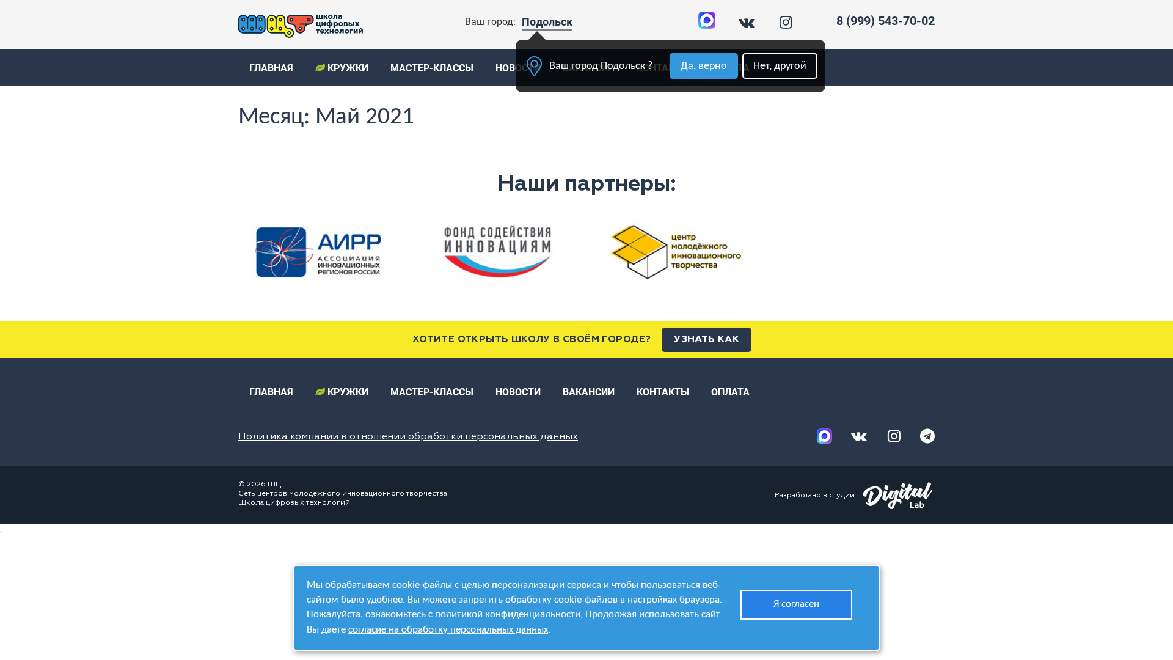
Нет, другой (779, 66)
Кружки (346, 68)
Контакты (663, 392)
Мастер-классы (431, 68)
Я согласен (796, 604)
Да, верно (704, 66)
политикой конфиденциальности (507, 614)
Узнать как (706, 340)
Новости (518, 392)
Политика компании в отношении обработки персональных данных (408, 437)
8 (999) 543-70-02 (885, 20)
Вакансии (589, 392)
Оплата (730, 392)
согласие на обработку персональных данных (448, 630)
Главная (271, 68)
